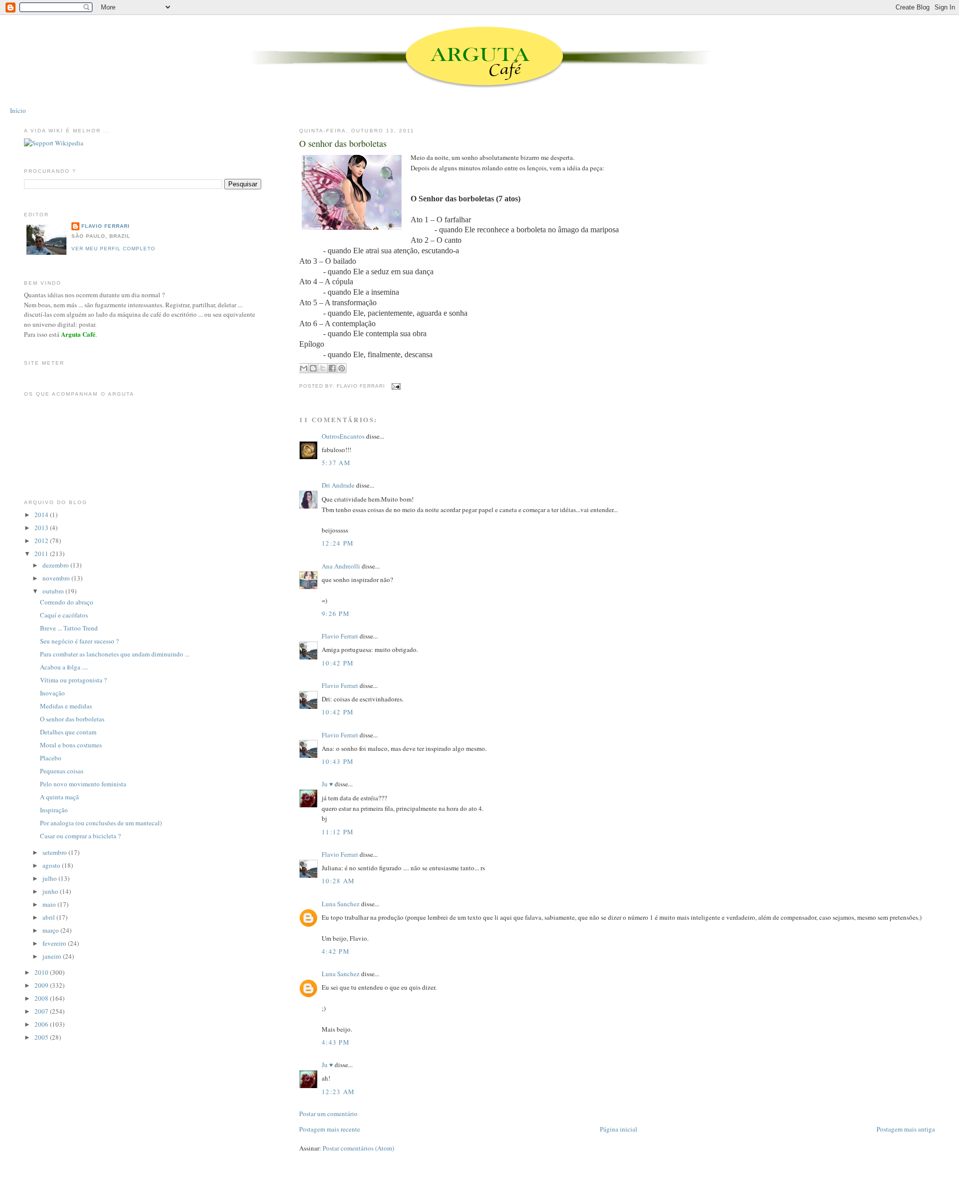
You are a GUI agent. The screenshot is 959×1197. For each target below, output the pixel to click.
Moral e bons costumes (71, 744)
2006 (42, 1024)
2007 (42, 1011)
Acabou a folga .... (64, 666)
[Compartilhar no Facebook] (332, 368)
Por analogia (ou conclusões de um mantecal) (101, 822)
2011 (42, 553)
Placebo (50, 757)
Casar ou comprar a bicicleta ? (80, 835)
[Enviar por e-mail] (304, 368)
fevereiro (55, 943)
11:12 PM (338, 831)
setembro (55, 852)
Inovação (52, 692)
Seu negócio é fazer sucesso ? (79, 640)
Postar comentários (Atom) (358, 1148)
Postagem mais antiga (906, 1129)
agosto (52, 865)
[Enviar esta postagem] (395, 386)
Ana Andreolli (341, 566)
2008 (42, 998)
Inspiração (54, 809)
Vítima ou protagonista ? (73, 679)
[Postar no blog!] (313, 368)
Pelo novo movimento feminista (83, 783)
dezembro (56, 565)
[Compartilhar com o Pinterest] (342, 368)
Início (18, 110)
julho (50, 878)
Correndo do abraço (66, 602)
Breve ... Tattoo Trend (69, 627)
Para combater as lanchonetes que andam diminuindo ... (114, 653)
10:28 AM (338, 880)
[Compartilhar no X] (323, 368)
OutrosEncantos (343, 436)
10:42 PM (338, 662)
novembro (56, 578)
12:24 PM (338, 543)
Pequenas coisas (61, 770)
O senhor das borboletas (343, 143)
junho (51, 891)
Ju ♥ (327, 783)
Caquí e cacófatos (64, 614)
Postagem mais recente (329, 1129)
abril (49, 917)
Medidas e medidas (66, 705)
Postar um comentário (328, 1113)
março (51, 930)
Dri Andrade (339, 485)
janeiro (52, 956)
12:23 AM (338, 1091)
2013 (42, 527)
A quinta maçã (59, 796)
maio (49, 904)
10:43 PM (338, 761)
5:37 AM (336, 462)
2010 (42, 972)
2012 (42, 540)
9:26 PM (336, 613)
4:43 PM (336, 1042)
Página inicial (618, 1129)
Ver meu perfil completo (113, 248)
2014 (42, 514)
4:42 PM (336, 951)
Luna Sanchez (341, 903)
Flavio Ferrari (340, 635)
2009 (42, 985)
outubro (53, 591)
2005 (42, 1037)
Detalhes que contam (68, 731)
